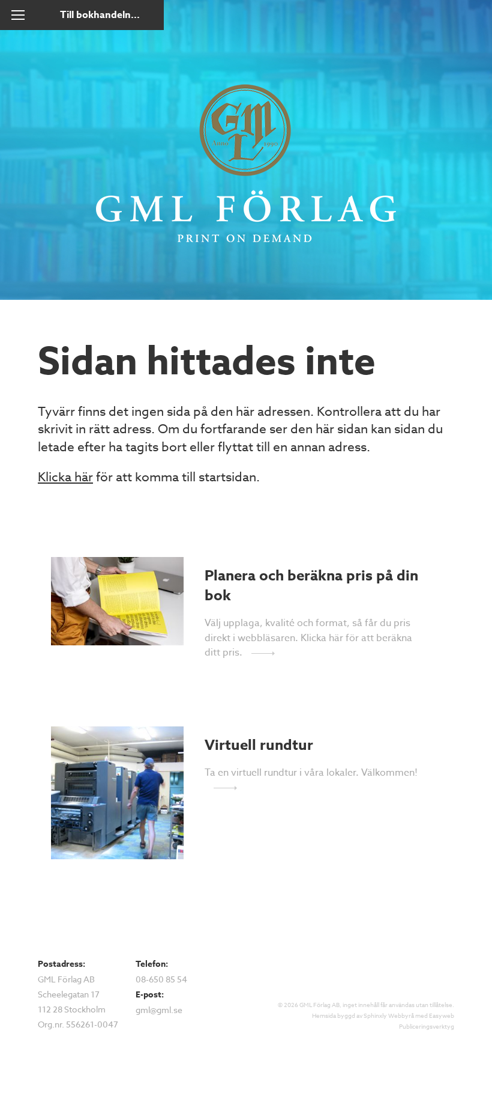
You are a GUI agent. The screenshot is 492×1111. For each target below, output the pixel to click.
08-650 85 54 (161, 979)
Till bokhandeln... (100, 15)
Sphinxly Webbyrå (389, 1015)
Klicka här (65, 476)
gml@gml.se (159, 1009)
